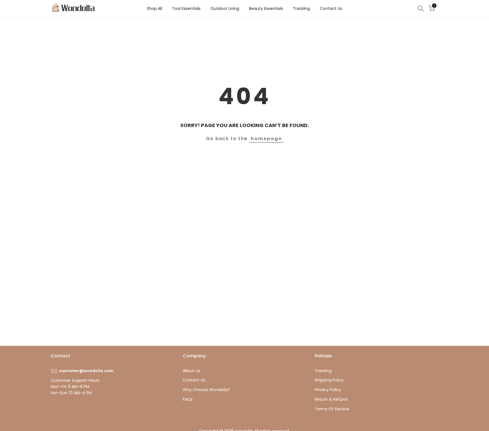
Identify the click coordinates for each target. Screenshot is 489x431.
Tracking (301, 8)
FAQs (188, 399)
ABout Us (191, 371)
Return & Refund (331, 399)
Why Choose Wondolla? (206, 390)
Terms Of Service (332, 409)
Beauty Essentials (266, 8)
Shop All (154, 8)
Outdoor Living (225, 8)
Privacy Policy (328, 390)
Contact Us (331, 8)
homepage (266, 138)
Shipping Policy (329, 380)
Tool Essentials (186, 8)
